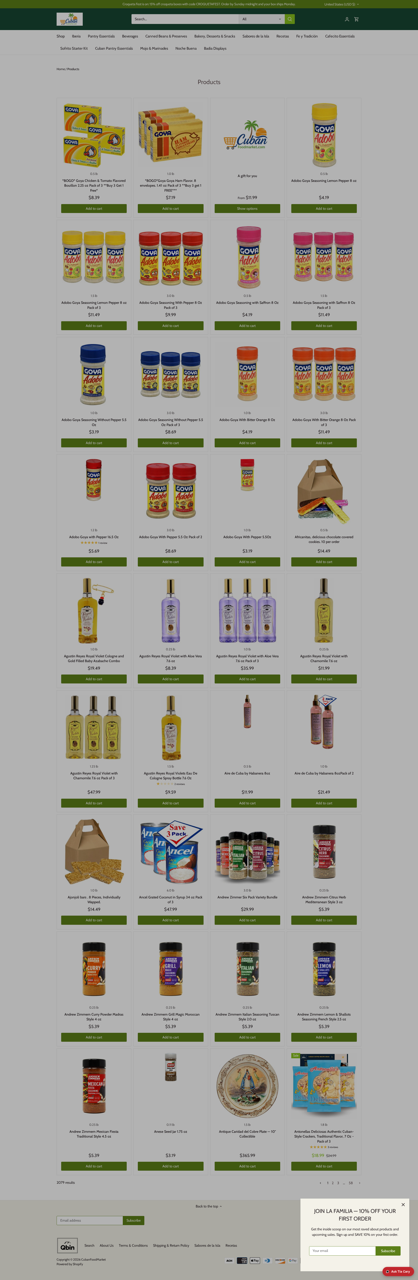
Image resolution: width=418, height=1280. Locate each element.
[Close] (403, 1204)
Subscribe (388, 1251)
